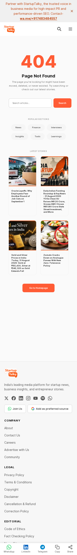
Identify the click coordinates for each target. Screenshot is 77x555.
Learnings (56, 136)
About (8, 428)
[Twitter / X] (6, 398)
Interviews (56, 127)
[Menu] (70, 29)
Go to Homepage (38, 288)
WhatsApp (9, 551)
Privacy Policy (14, 475)
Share (70, 551)
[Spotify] (43, 398)
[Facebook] (14, 398)
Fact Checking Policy (19, 536)
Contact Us (12, 435)
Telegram (42, 551)
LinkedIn (25, 551)
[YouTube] (35, 398)
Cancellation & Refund (20, 504)
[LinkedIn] (21, 398)
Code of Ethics (14, 529)
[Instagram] (28, 398)
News (18, 127)
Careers (10, 442)
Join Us (17, 408)
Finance (36, 127)
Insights (19, 136)
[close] (71, 11)
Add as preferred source (52, 408)
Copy (57, 551)
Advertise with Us (16, 450)
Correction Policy (16, 511)
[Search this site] (59, 29)
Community (12, 457)
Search (62, 103)
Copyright (11, 489)
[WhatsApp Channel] (50, 398)
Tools (37, 136)
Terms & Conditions (18, 482)
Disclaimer (11, 496)
